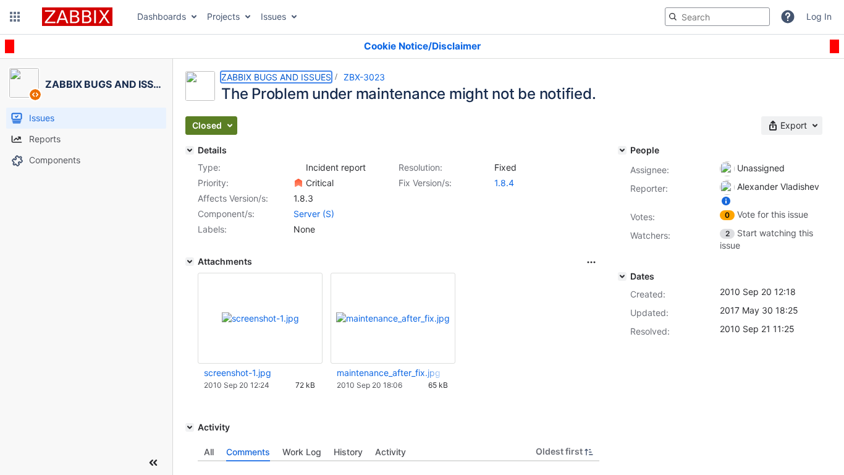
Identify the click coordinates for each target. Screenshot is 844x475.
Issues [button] (273, 16)
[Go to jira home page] (77, 16)
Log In (819, 16)
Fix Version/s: (425, 183)
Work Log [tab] (301, 452)
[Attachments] (189, 261)
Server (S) (313, 213)
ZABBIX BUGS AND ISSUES (276, 77)
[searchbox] (717, 16)
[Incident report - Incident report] (298, 168)
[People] (622, 150)
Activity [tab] (390, 452)
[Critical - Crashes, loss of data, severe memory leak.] (298, 183)
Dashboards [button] (161, 16)
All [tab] (209, 452)
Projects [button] (223, 16)
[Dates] (622, 276)
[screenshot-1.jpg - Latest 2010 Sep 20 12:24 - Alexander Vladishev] (260, 318)
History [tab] (348, 452)
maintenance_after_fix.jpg (389, 372)
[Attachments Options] (591, 262)
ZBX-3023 (364, 77)
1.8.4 (504, 183)
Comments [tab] (248, 452)
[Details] (189, 150)
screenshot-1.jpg (237, 372)
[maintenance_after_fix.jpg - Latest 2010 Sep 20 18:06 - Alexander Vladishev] (393, 318)
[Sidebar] (153, 462)
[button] (14, 16)
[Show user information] (726, 200)
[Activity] (189, 427)
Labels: (212, 229)
